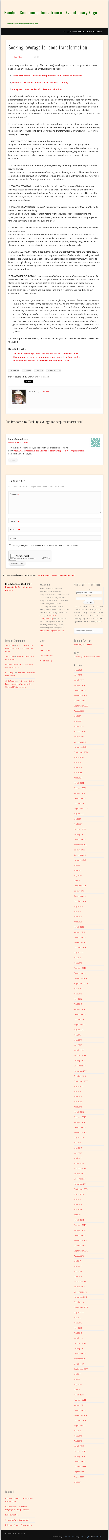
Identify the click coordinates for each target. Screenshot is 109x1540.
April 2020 (78, 921)
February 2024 (80, 788)
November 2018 (80, 978)
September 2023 (81, 808)
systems (39, 370)
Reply (13, 460)
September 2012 (81, 1307)
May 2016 (78, 1101)
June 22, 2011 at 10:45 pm (18, 442)
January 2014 (79, 1230)
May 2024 (78, 772)
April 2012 (78, 1333)
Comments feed (46, 655)
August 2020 (79, 906)
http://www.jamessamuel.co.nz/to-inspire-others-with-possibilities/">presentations (49, 450)
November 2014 (80, 1184)
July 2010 (77, 1430)
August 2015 (79, 1137)
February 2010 (80, 1451)
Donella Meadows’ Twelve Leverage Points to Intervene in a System (47, 75)
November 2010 (80, 1415)
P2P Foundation (12, 1514)
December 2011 (80, 1353)
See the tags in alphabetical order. (87, 656)
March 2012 (79, 1338)
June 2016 (78, 1096)
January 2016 (79, 1122)
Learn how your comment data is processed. (56, 575)
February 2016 (80, 1117)
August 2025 (79, 711)
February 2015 (80, 1168)
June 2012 (78, 1322)
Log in (42, 645)
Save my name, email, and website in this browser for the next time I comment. (45, 545)
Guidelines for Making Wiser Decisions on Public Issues (41, 360)
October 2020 (80, 901)
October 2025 (80, 700)
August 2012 (79, 1312)
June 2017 (78, 1040)
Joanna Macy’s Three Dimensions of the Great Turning (40, 82)
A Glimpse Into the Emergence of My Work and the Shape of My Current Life (19, 684)
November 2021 (80, 860)
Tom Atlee (18, 57)
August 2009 (79, 1477)
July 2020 (77, 911)
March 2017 (79, 1050)
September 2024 (81, 752)
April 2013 (78, 1276)
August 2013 (79, 1256)
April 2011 (78, 1389)
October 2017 (80, 1019)
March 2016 (79, 1112)
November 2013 (80, 1240)
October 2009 (80, 1466)
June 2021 (78, 870)
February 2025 (80, 731)
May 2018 (78, 999)
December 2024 (80, 742)
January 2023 (79, 834)
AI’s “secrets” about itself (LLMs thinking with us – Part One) (19, 648)
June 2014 (78, 1204)
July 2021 (77, 865)
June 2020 (78, 916)
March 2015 (79, 1163)
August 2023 (79, 813)
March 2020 (79, 927)
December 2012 (80, 1292)
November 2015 (80, 1132)
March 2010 (79, 1446)
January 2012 (79, 1348)
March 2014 (79, 1220)
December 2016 (80, 1065)
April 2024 (78, 777)
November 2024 (80, 747)
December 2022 (80, 839)
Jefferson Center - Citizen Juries (18, 1525)
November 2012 (80, 1297)
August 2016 (79, 1086)
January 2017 (79, 1060)
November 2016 (80, 1071)
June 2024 (78, 767)
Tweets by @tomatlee (83, 644)
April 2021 (78, 880)
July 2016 (77, 1091)
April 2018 (78, 1004)
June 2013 (78, 1266)
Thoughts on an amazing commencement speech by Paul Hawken (47, 357)
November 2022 (80, 844)
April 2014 (78, 1214)
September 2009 (81, 1471)
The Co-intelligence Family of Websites (82, 31)
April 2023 (78, 824)
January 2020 (79, 932)
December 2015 (80, 1127)
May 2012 (78, 1328)
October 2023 (80, 803)
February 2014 (80, 1225)
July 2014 (77, 1199)
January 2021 (79, 891)
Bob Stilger (9, 672)
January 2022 (79, 849)
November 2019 (80, 942)
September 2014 (81, 1189)
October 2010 (80, 1420)
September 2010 (81, 1425)
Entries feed (45, 650)
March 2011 (79, 1394)
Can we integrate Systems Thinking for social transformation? (45, 353)
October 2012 (80, 1302)
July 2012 (77, 1317)
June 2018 (78, 993)
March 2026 (79, 680)
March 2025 (79, 726)
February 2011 (80, 1400)
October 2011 (80, 1364)
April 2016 (78, 1106)
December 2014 (80, 1178)
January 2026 (79, 685)
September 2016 (81, 1081)
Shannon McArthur (13, 664)
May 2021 (78, 875)
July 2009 (77, 1482)
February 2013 (80, 1281)
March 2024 (79, 783)
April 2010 (78, 1441)
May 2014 (78, 1209)
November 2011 (80, 1358)
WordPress (99, 1536)
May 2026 (78, 675)
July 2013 (77, 1261)
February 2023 (80, 829)
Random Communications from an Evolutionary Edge (50, 12)
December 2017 (80, 1014)
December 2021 (80, 855)
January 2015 (79, 1173)
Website (13, 538)
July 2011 (77, 1374)
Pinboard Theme (69, 1536)
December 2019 (80, 937)
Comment (15, 494)
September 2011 (81, 1369)
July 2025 (77, 716)
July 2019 (77, 957)
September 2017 (81, 1024)
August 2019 (79, 952)
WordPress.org (46, 660)
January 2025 (79, 736)
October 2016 (80, 1076)
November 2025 (80, 695)
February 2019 (80, 968)
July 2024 (77, 762)
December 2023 (80, 798)
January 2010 (79, 1456)
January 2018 (79, 1009)
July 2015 (77, 1142)
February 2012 (80, 1343)
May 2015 (78, 1153)
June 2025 (78, 721)
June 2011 (78, 1379)
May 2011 (78, 1384)
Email (15, 530)
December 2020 (80, 896)
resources (15, 370)
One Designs (84, 1536)
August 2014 (79, 1194)
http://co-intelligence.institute (52, 630)
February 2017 (80, 1055)
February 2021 (80, 885)
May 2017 (78, 1045)
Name (15, 521)
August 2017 (79, 1029)
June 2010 (78, 1436)
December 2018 (80, 973)
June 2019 (78, 963)
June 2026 (78, 670)
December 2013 (80, 1235)
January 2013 (79, 1286)
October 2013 (80, 1245)
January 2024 (79, 793)
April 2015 (78, 1158)
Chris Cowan (10, 681)
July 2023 (77, 819)
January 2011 (79, 1405)
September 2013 (81, 1250)
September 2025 (81, 705)
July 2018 (77, 988)
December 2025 (80, 690)
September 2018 (81, 983)
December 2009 (80, 1461)
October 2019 (80, 947)
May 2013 (78, 1271)
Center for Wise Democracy (17, 1520)
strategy (27, 370)
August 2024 (79, 757)
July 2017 (77, 1035)
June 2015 (78, 1148)
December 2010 (80, 1410)
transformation (54, 370)
